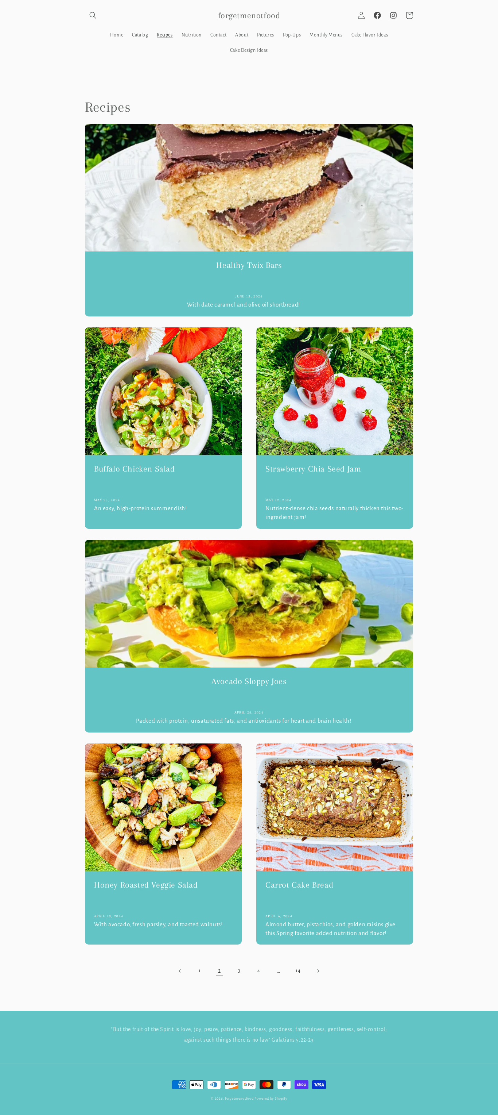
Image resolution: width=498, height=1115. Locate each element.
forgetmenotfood (239, 1098)
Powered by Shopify (270, 1098)
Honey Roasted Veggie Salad (146, 884)
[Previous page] (180, 971)
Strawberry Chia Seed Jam (313, 468)
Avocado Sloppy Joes (248, 681)
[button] (93, 15)
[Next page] (318, 971)
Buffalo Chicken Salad (134, 468)
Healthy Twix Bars (248, 265)
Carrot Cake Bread (299, 884)
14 (298, 970)
